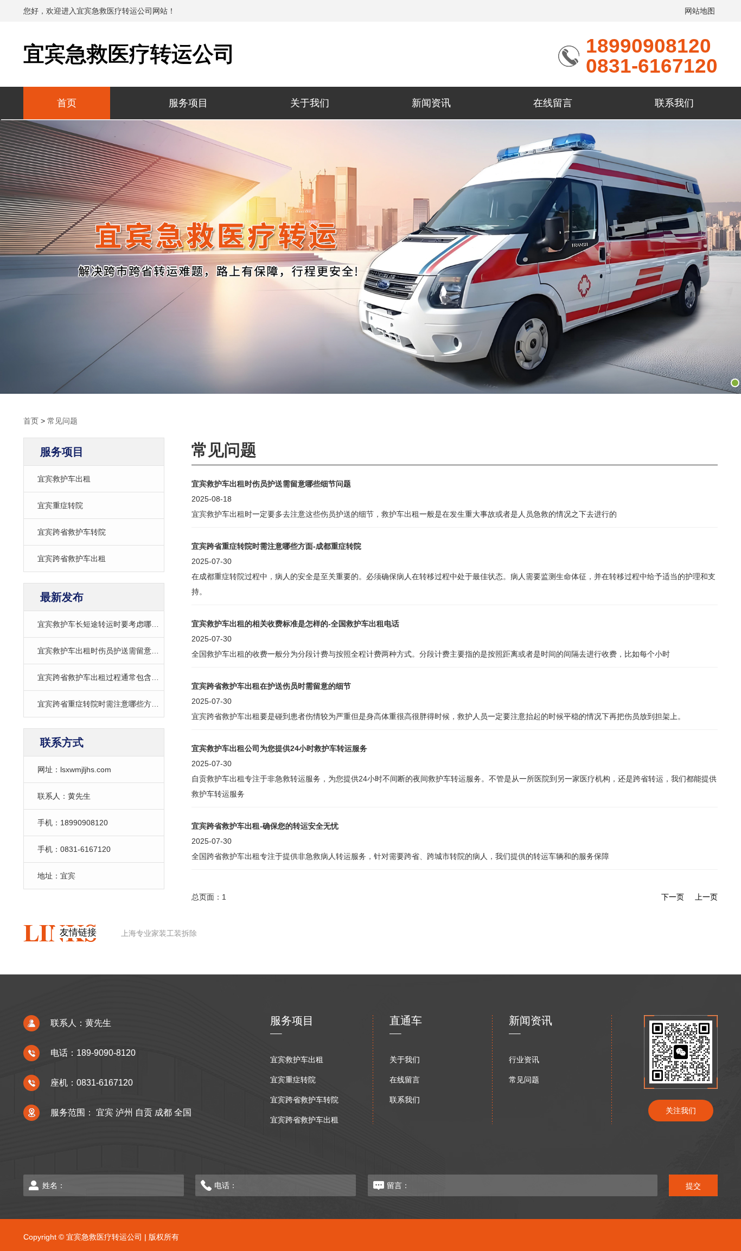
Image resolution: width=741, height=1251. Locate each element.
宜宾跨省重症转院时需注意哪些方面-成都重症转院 (122, 704)
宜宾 (104, 1112)
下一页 (672, 897)
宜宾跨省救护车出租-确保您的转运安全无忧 (264, 826)
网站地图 (700, 11)
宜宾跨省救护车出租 (71, 558)
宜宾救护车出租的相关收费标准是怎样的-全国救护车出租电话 (295, 623)
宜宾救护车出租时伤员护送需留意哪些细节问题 (117, 650)
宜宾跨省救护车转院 (71, 532)
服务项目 (188, 103)
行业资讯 (524, 1060)
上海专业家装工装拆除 (159, 933)
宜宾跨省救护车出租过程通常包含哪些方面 (109, 677)
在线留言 (552, 103)
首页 (66, 103)
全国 (182, 1112)
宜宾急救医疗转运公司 (129, 54)
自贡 (143, 1112)
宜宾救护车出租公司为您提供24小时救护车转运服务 (279, 748)
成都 (163, 1112)
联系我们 (674, 103)
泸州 (124, 1112)
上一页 (706, 897)
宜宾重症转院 (60, 505)
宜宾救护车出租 (64, 478)
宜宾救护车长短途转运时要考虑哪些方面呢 (109, 624)
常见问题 (62, 420)
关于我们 (309, 103)
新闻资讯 (431, 103)
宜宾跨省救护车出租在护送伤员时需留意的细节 (271, 686)
